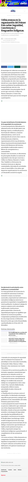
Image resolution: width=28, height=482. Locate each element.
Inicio (15, 469)
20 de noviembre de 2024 (9, 40)
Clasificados (3, 469)
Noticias (19, 469)
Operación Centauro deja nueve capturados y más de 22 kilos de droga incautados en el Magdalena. (17, 340)
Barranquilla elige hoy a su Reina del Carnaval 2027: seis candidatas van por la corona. (18, 334)
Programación (4, 471)
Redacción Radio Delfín (10, 38)
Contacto (10, 469)
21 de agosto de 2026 (13, 336)
